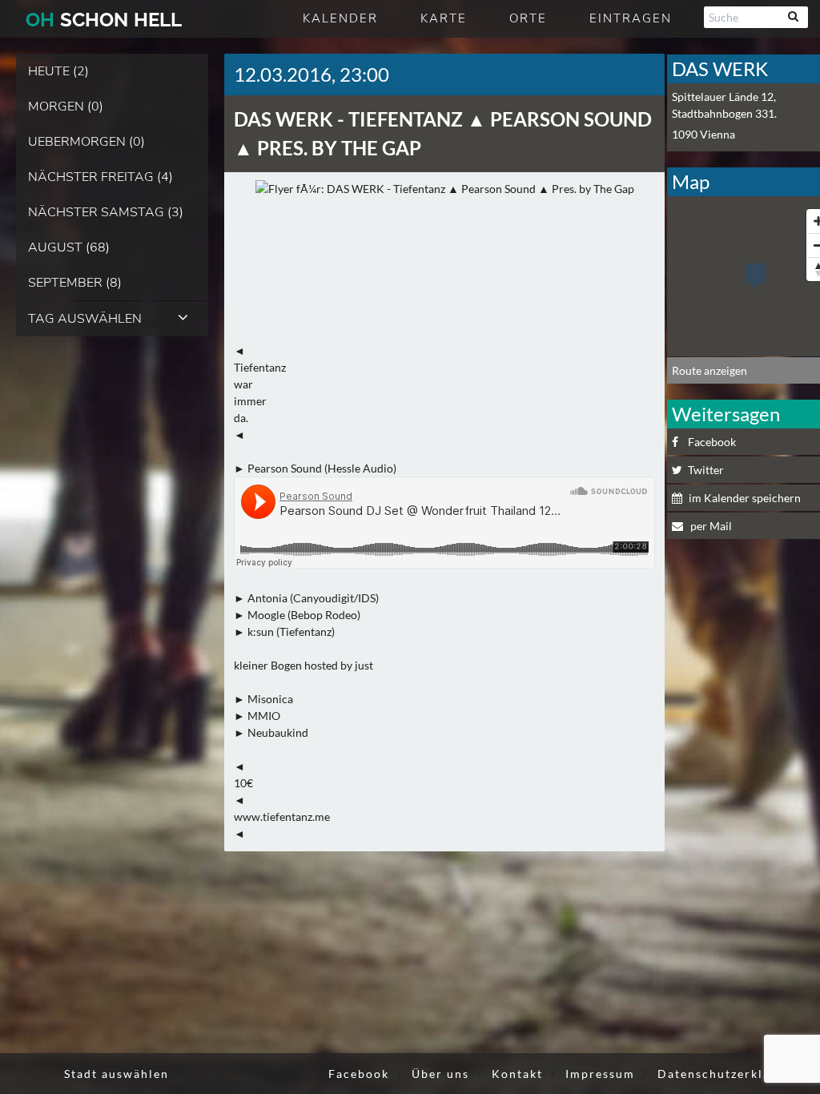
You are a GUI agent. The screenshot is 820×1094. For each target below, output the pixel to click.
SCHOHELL (104, 19)
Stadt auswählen (116, 1073)
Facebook (358, 1073)
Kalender (340, 18)
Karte (443, 18)
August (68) (69, 247)
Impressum (600, 1073)
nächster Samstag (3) (105, 212)
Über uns (440, 1073)
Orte (528, 18)
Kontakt (517, 1073)
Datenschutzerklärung (728, 1073)
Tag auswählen (85, 319)
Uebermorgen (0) (86, 142)
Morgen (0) (65, 106)
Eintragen (630, 18)
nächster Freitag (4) (100, 177)
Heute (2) (58, 71)
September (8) (75, 283)
